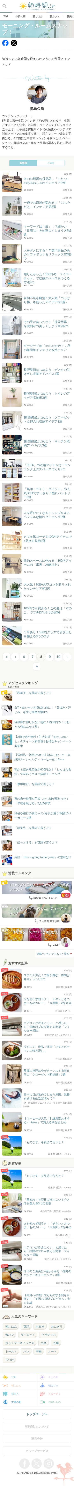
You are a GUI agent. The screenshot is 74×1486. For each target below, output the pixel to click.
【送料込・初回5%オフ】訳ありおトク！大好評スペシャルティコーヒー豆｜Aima (42, 757)
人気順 (50, 162)
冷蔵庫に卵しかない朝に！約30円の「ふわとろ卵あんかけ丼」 (41, 724)
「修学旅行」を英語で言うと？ (34, 784)
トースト (11, 1351)
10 (58, 657)
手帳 (39, 1351)
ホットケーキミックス (19, 1343)
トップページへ (37, 1414)
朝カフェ (53, 1385)
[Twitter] (14, 45)
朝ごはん (11, 1326)
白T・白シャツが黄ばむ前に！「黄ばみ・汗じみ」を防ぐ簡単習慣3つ (42, 710)
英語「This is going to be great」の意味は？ (43, 857)
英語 (26, 1326)
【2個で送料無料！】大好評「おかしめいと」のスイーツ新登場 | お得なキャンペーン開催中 (43, 741)
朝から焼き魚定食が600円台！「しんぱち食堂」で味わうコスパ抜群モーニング (42, 772)
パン (26, 1351)
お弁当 (40, 1326)
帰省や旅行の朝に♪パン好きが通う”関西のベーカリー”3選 (43, 815)
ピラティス (49, 1334)
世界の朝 (16, 1402)
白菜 (43, 1343)
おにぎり (56, 1326)
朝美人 (15, 1393)
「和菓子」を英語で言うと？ (33, 693)
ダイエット (28, 1334)
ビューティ (54, 1393)
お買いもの (54, 1402)
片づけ (9, 1359)
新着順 (23, 162)
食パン (9, 1334)
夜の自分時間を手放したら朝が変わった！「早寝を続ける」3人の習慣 (41, 801)
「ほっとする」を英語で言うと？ (36, 842)
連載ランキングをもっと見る (53, 953)
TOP (13, 1377)
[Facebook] (5, 45)
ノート (52, 1351)
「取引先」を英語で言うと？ (33, 828)
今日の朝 (53, 1377)
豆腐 (56, 1343)
